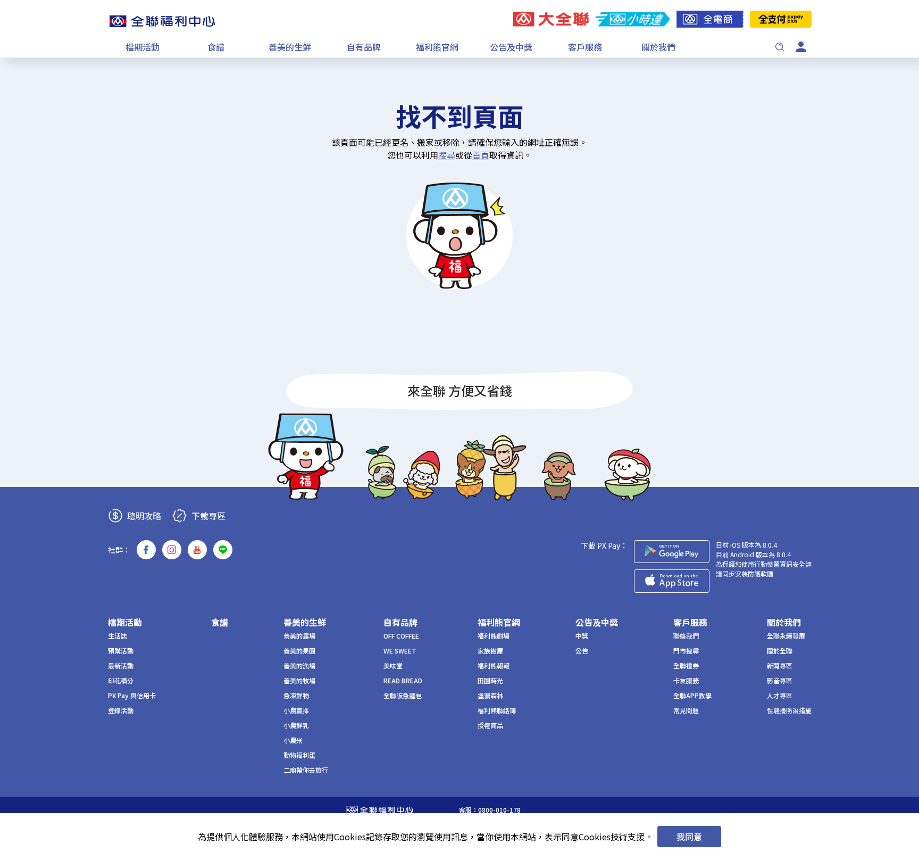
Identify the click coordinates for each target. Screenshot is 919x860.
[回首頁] (162, 21)
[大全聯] (550, 19)
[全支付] (781, 19)
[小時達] (632, 19)
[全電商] (709, 19)
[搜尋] (779, 46)
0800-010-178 (499, 809)
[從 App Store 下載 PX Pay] (671, 581)
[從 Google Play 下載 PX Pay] (671, 551)
